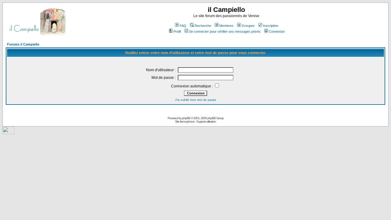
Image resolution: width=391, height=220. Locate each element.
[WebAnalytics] (8, 132)
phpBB (186, 118)
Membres (226, 26)
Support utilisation (206, 121)
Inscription (270, 26)
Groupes (248, 26)
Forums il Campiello (23, 44)
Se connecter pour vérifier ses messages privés (225, 31)
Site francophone (185, 121)
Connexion (277, 31)
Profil (177, 31)
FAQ (183, 26)
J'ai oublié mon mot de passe (195, 99)
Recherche (203, 26)
